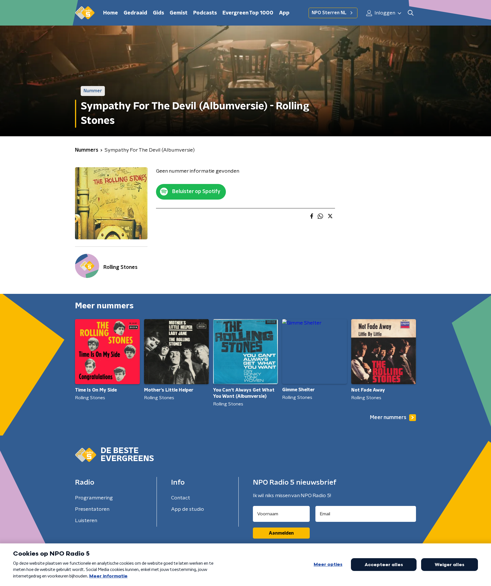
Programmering (94, 498)
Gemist (179, 13)
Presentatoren (92, 509)
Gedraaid (135, 13)
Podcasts (205, 13)
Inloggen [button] (384, 13)
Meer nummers (388, 417)
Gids (158, 13)
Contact (180, 498)
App (284, 13)
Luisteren (86, 520)
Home (110, 13)
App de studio (187, 509)
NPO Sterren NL (329, 13)
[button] (410, 13)
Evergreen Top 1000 (247, 13)
